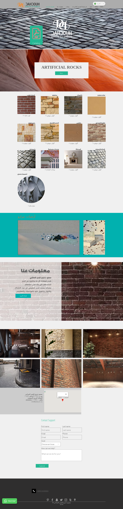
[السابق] (11, 29)
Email (43, 433)
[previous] (3, 359)
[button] (20, 343)
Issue (43, 440)
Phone (65, 433)
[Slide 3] (63, 44)
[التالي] (111, 29)
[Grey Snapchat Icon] (57, 500)
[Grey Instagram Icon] (66, 500)
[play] (119, 386)
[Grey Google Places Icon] (75, 500)
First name (45, 426)
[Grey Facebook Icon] (52, 500)
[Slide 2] (61, 44)
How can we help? (48, 448)
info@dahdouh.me (36, 402)
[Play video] (48, 237)
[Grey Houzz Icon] (70, 500)
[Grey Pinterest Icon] (48, 500)
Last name (66, 426)
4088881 (29, 400)
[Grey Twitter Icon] (61, 500)
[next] (119, 359)
